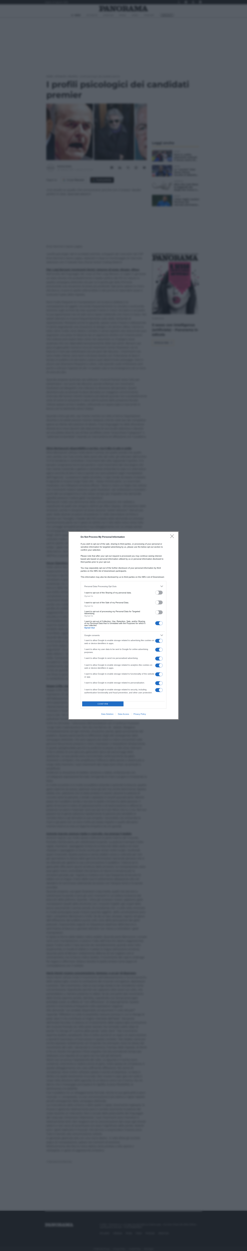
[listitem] (123, 586)
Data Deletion (107, 714)
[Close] (173, 537)
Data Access (123, 714)
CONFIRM (103, 704)
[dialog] (123, 625)
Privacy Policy (140, 714)
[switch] (159, 593)
